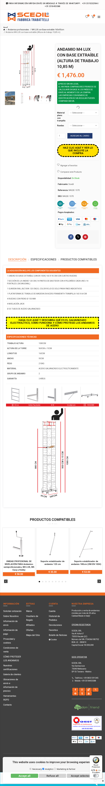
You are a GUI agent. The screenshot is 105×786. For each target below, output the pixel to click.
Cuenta (52, 611)
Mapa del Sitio (33, 635)
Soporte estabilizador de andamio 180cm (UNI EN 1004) (86, 562)
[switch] (96, 775)
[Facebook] (75, 690)
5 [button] (52, 581)
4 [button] (49, 581)
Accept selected (80, 775)
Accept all (24, 775)
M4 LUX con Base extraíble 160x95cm (48, 29)
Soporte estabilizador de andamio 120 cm (52, 562)
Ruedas (60, 125)
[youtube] (89, 693)
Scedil (71, 184)
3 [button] (46, 581)
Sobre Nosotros (11, 616)
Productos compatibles (79, 259)
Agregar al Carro (79, 136)
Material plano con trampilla (61, 117)
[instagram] (82, 690)
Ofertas (29, 630)
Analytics (49, 769)
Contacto (7, 705)
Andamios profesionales (18, 29)
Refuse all (52, 775)
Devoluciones (55, 625)
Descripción (17, 259)
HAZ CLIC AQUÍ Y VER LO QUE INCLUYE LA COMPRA (78, 150)
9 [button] (65, 581)
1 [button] (39, 581)
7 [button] (59, 581)
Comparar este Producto (71, 172)
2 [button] (42, 581)
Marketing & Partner (66, 769)
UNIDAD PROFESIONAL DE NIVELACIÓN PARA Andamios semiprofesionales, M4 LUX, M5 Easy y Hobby (19, 565)
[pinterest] (75, 693)
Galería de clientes (12, 674)
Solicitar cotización (12, 611)
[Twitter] (95, 690)
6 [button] (55, 581)
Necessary (37, 769)
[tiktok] (89, 690)
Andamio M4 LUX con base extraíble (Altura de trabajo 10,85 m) (33, 32)
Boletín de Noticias (58, 635)
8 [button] (62, 581)
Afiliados (30, 625)
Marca (29, 611)
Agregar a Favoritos (68, 165)
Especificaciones (43, 259)
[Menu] (100, 757)
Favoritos (53, 630)
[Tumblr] (82, 693)
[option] (10, 98)
